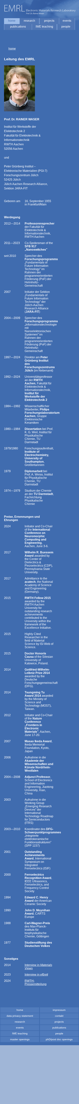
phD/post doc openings (59, 1039)
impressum (59, 1009)
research (20, 1021)
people (59, 1033)
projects (59, 1021)
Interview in (36, 974)
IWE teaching (20, 1033)
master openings (20, 1039)
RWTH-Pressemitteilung (35, 982)
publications (59, 1027)
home (12, 48)
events (20, 1027)
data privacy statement (20, 1015)
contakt (59, 1015)
